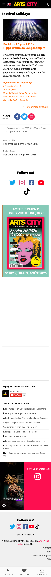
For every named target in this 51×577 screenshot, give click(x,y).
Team (48, 551)
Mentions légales (42, 555)
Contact (47, 547)
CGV (49, 559)
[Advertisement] (25, 312)
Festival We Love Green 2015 (20, 143)
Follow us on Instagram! (38, 468)
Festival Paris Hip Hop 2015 (19, 154)
